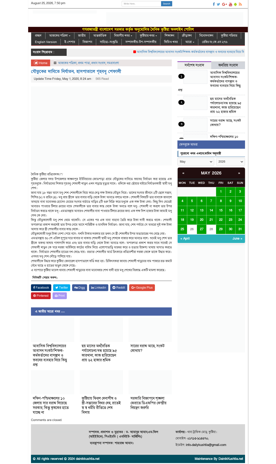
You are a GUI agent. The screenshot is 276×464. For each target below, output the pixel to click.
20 (201, 220)
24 (240, 220)
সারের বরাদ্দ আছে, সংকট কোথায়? (147, 348)
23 (230, 220)
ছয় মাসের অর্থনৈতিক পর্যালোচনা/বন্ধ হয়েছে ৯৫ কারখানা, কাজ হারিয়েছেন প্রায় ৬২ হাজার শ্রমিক (99, 353)
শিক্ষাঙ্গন (169, 35)
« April (185, 238)
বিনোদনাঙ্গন (206, 35)
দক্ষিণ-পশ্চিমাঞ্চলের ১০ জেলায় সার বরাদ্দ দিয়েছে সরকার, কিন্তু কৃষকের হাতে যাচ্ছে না (51, 405)
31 (240, 229)
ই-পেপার (69, 42)
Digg (81, 288)
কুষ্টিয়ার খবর (147, 35)
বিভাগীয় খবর (122, 35)
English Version (46, 42)
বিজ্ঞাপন (87, 42)
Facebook (42, 288)
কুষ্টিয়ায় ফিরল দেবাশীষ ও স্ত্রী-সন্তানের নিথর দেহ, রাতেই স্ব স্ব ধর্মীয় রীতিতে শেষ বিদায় (101, 405)
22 (220, 220)
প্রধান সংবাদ (98, 63)
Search (166, 3)
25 (182, 229)
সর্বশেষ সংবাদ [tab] (194, 65)
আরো (188, 42)
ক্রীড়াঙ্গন (187, 35)
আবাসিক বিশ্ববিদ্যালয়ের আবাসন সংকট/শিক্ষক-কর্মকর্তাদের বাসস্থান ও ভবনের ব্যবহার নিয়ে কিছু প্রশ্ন (187, 52)
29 (220, 229)
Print (61, 296)
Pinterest (42, 296)
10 (240, 201)
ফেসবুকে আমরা (188, 144)
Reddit (120, 288)
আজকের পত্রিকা (59, 35)
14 (211, 210)
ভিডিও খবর (171, 42)
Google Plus (144, 288)
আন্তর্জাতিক (99, 35)
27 (201, 229)
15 (220, 210)
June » (237, 238)
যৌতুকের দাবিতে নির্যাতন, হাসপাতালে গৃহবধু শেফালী (76, 71)
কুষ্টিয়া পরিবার (229, 35)
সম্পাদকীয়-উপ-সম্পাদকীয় (140, 42)
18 (182, 220)
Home (42, 63)
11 (182, 210)
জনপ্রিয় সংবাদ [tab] (228, 65)
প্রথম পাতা (84, 63)
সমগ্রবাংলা (113, 63)
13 (201, 210)
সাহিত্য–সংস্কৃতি (109, 42)
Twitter (63, 288)
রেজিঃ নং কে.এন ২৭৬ (214, 42)
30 (230, 229)
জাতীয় (82, 35)
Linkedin (100, 288)
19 (192, 220)
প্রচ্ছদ (38, 35)
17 (240, 210)
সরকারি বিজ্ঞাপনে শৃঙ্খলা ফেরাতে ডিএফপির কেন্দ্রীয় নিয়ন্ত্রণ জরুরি (148, 403)
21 (211, 220)
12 (192, 210)
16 (230, 210)
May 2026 (211, 173)
